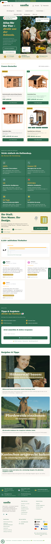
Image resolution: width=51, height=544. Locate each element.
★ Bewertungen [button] (49, 273)
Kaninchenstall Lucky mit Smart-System (12, 94)
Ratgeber (38, 503)
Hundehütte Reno (31, 94)
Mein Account (24, 514)
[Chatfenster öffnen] (2, 541)
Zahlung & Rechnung (7, 531)
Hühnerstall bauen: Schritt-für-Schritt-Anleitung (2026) (18, 389)
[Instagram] (3, 514)
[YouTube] (6, 514)
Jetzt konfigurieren (40, 228)
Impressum (5, 528)
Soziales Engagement (40, 505)
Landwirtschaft (29, 11)
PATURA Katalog (39, 507)
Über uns (35, 14)
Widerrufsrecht (6, 526)
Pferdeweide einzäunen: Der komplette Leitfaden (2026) (18, 430)
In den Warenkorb (13, 102)
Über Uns (23, 505)
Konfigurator (27, 14)
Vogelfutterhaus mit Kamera (34, 131)
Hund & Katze (39, 11)
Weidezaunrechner (25, 508)
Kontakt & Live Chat (25, 503)
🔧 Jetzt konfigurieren (9, 52)
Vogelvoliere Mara (6, 131)
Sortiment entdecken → (9, 48)
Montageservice (24, 507)
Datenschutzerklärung (7, 521)
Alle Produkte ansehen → (44, 66)
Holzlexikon (38, 508)
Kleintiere (19, 11)
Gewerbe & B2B (18, 14)
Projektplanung (24, 512)
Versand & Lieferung (7, 529)
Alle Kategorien (10, 11)
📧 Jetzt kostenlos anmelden (25, 337)
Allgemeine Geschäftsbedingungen (8, 524)
